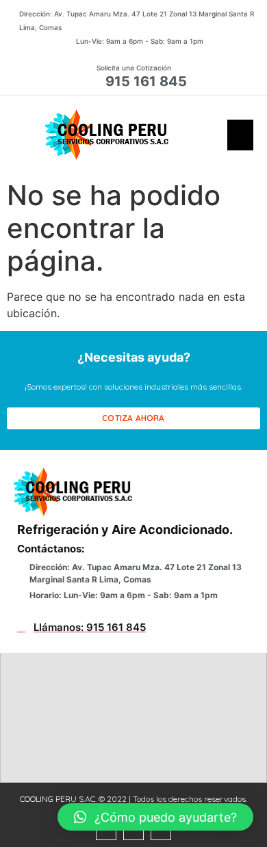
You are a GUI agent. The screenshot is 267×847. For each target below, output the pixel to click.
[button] (240, 135)
